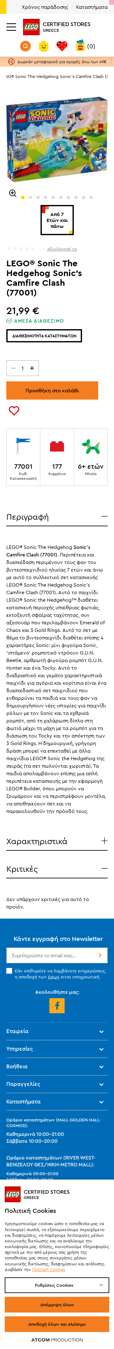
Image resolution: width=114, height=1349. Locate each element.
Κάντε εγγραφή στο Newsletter (58, 939)
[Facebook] (57, 1006)
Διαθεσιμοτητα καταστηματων (44, 335)
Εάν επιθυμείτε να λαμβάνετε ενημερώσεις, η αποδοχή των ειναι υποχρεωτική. (60, 973)
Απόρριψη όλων (57, 1305)
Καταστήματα (92, 7)
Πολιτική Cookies (48, 1269)
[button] (23, 197)
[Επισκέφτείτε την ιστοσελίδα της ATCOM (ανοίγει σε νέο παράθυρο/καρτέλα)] (57, 1339)
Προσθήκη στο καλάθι (52, 390)
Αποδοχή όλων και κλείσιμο (57, 1324)
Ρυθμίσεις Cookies (54, 1285)
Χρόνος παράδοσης (45, 7)
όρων (54, 977)
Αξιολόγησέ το (62, 249)
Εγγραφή (99, 955)
